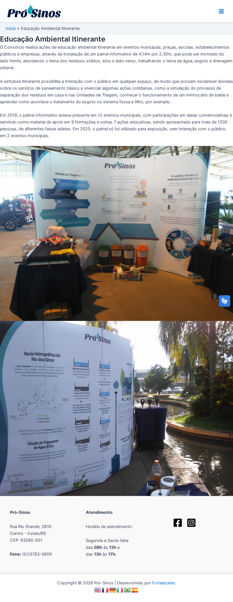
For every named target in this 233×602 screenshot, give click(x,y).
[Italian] (120, 589)
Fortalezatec (164, 582)
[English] (98, 589)
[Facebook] (177, 522)
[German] (112, 589)
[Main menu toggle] (221, 11)
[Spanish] (135, 589)
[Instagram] (191, 522)
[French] (105, 589)
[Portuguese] (127, 589)
